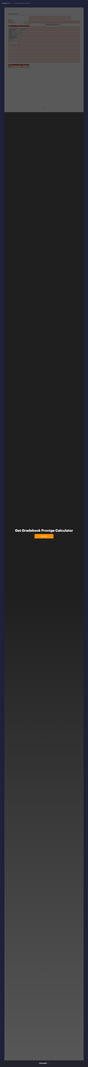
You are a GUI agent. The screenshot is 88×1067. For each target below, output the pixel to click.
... (12, 3)
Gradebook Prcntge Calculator (22, 3)
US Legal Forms (6, 3)
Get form (44, 536)
